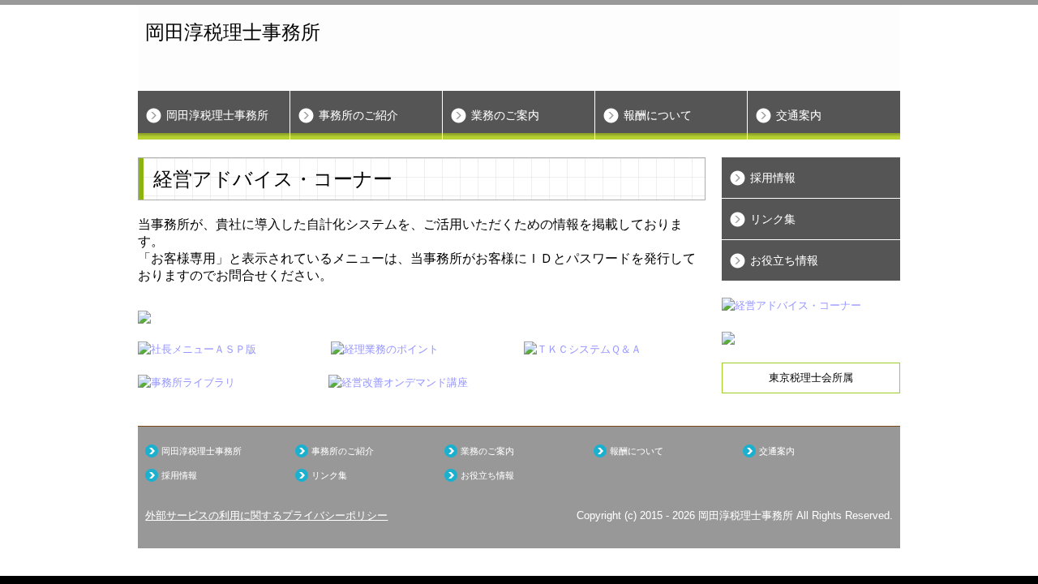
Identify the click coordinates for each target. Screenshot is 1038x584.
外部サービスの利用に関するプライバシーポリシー (266, 515)
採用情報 (773, 177)
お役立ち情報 (784, 260)
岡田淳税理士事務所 (217, 115)
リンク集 (773, 219)
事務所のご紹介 (358, 115)
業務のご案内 (505, 115)
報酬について (658, 115)
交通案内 (798, 115)
